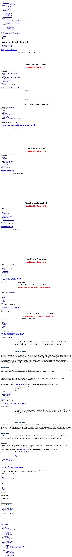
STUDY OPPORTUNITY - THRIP (13, 403)
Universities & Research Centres (13, 22)
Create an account (7, 510)
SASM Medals (9, 15)
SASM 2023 (9, 6)
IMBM (4, 296)
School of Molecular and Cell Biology (11, 77)
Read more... (3, 83)
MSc (4, 74)
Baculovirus (6, 217)
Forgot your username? (8, 509)
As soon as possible (10, 69)
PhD (4, 76)
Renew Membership (10, 4)
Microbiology (6, 117)
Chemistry (5, 116)
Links (4, 18)
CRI (4, 215)
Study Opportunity (7, 393)
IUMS (7, 19)
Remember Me (4, 504)
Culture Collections (7, 17)
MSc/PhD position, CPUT (10, 308)
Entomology (6, 271)
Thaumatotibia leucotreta (8, 220)
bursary (5, 113)
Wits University (6, 114)
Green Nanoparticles (8, 161)
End (4, 489)
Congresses (5, 5)
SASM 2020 (9, 8)
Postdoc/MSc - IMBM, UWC (11, 279)
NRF (4, 298)
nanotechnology (6, 162)
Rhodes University (7, 216)
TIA (4, 160)
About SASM (6, 12)
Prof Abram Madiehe (21, 384)
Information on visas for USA (12, 23)
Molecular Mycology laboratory (10, 73)
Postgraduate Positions (9, 50)
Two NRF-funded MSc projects (12, 467)
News (4, 24)
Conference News (10, 28)
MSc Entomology (7, 227)
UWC (4, 297)
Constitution (9, 13)
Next (4, 488)
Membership (6, 3)
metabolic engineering (8, 80)
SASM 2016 (9, 9)
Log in (2, 505)
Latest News (9, 25)
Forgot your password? (8, 508)
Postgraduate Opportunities (11, 88)
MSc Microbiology (7, 171)
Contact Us (5, 10)
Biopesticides (6, 218)
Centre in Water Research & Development (12, 118)
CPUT (4, 322)
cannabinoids (6, 81)
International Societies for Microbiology (15, 20)
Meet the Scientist (10, 27)
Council (8, 14)
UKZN (5, 158)
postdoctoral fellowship (8, 300)
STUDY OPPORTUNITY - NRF (12, 334)
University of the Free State (9, 478)
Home (4, 1)
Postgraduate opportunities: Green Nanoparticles (18, 125)
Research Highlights (10, 29)
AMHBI (5, 323)
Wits (4, 78)
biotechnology (6, 395)
